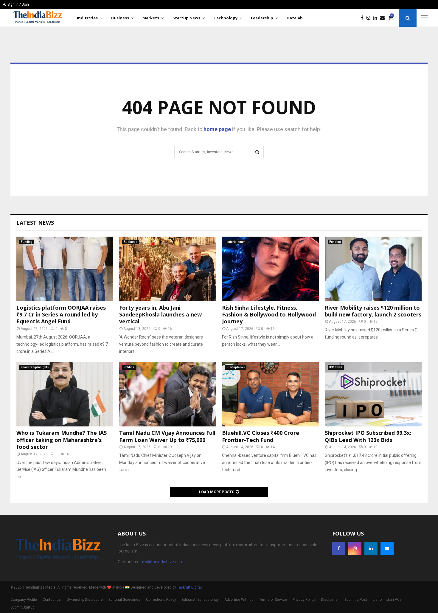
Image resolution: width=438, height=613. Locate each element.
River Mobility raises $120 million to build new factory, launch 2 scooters (373, 311)
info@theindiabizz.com (162, 561)
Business (120, 18)
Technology (225, 18)
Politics (129, 367)
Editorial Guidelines (124, 600)
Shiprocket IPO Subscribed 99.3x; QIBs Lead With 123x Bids (368, 436)
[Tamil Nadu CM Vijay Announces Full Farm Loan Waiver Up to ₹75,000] (167, 394)
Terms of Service (273, 600)
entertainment (236, 241)
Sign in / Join (18, 4)
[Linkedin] (376, 18)
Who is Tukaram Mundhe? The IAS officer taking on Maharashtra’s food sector (61, 439)
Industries (87, 18)
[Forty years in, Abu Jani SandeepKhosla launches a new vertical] (167, 269)
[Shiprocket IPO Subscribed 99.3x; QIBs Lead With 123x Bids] (373, 394)
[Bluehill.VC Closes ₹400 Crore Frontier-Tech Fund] (270, 394)
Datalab (295, 18)
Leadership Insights (35, 367)
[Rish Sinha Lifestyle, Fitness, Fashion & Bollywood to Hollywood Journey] (270, 269)
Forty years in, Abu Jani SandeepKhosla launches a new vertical (160, 314)
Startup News (186, 18)
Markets (150, 18)
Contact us (52, 600)
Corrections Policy (161, 600)
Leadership (262, 18)
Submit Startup (22, 607)
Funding (26, 241)
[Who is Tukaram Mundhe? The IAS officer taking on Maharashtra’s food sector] (64, 394)
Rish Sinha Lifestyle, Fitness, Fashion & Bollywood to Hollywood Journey (269, 314)
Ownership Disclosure (84, 600)
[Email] (384, 18)
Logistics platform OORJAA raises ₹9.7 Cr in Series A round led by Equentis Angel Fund (61, 314)
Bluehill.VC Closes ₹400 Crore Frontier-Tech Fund (260, 436)
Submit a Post (355, 600)
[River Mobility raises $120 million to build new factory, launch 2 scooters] (373, 269)
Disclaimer (330, 600)
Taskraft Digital (189, 587)
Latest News (35, 222)
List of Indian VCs (387, 600)
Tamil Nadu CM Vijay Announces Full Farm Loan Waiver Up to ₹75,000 (167, 436)
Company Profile (23, 600)
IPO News (335, 367)
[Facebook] (363, 18)
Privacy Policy (304, 600)
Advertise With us (239, 600)
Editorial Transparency (200, 600)
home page (217, 129)
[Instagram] (369, 18)
